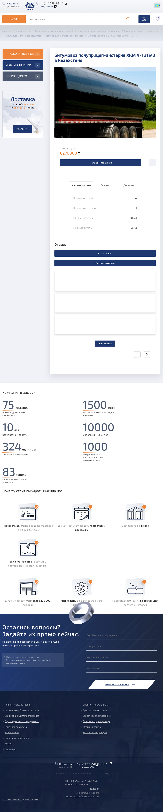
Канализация (12, 732)
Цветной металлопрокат (96, 704)
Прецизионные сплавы (95, 710)
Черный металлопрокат (18, 704)
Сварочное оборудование (97, 715)
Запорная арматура (16, 726)
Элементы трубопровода (96, 721)
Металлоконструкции (95, 732)
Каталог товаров (22, 54)
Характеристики (81, 185)
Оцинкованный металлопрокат (22, 715)
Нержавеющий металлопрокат (22, 710)
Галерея (94, 788)
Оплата (105, 185)
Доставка (129, 185)
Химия (8, 743)
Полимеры (10, 749)
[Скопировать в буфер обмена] (56, 6)
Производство (16, 76)
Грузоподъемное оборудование (22, 721)
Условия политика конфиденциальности (20, 799)
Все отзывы (105, 253)
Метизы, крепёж (92, 726)
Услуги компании (18, 65)
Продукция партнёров (17, 738)
